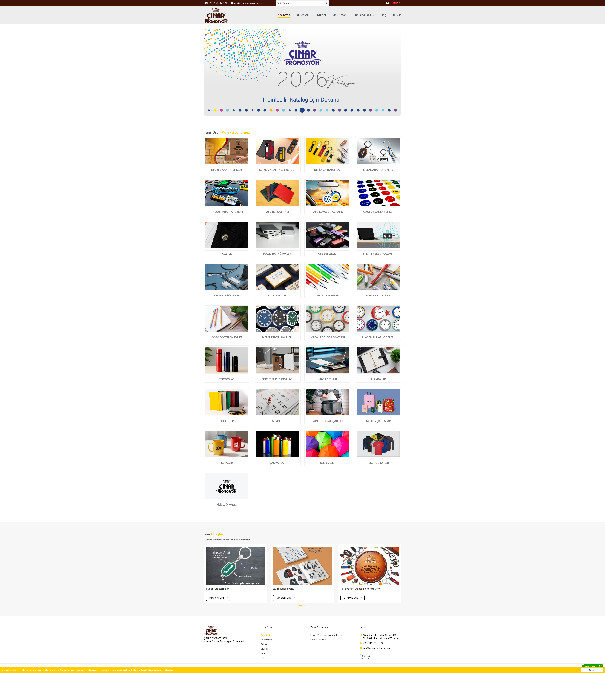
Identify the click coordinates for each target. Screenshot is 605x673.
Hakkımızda (267, 639)
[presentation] (211, 71)
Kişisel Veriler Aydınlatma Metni (326, 635)
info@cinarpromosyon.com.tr (248, 3)
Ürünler (321, 15)
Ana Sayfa (284, 15)
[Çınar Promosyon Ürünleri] (216, 15)
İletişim (396, 15)
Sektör (264, 644)
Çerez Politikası (318, 639)
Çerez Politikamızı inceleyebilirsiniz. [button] (157, 670)
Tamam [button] (592, 670)
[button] (294, 111)
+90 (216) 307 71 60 (218, 3)
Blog (383, 15)
